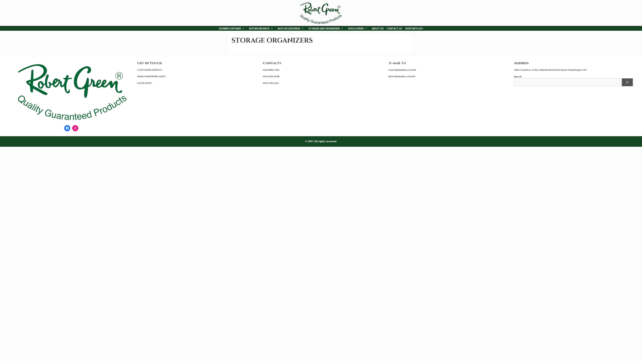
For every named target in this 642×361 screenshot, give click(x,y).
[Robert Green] (321, 13)
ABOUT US (378, 28)
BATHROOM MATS (259, 28)
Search (518, 76)
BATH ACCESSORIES (289, 28)
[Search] (627, 82)
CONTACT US (394, 28)
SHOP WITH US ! (414, 28)
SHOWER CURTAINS (230, 28)
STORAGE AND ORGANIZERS (324, 28)
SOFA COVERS (356, 28)
